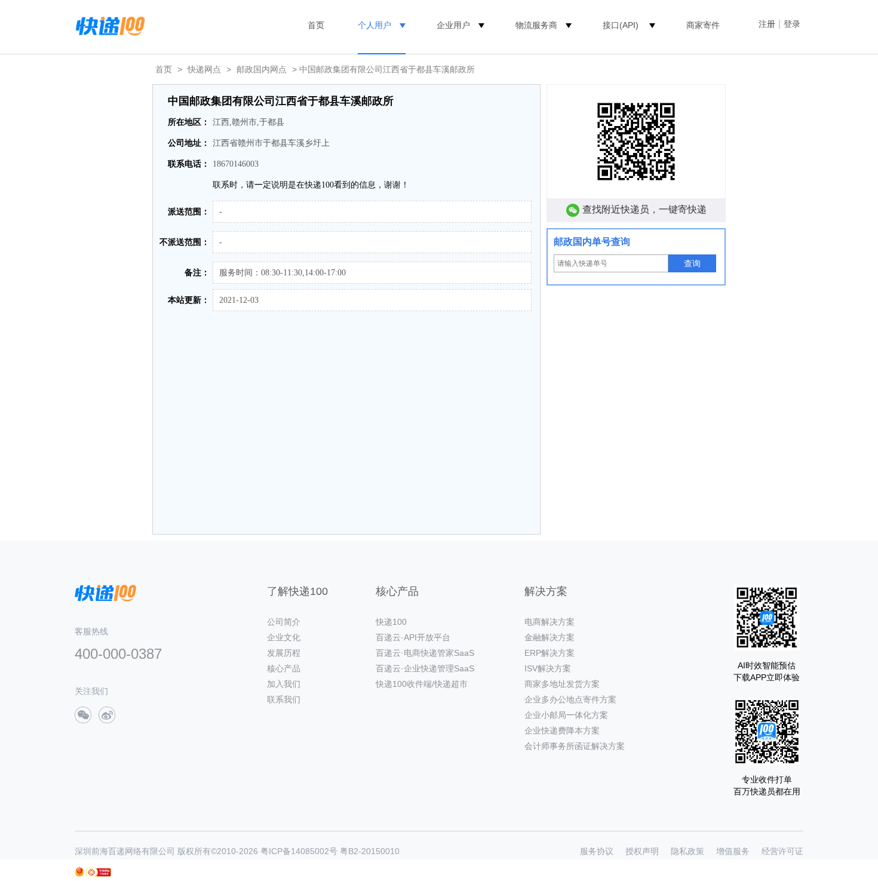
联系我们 (283, 699)
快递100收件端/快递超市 (422, 684)
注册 (767, 24)
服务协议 (596, 851)
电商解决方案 (549, 622)
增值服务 (733, 851)
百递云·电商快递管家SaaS (425, 653)
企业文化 (283, 637)
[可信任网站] (98, 872)
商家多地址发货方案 (562, 684)
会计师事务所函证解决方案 (574, 746)
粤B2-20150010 (370, 851)
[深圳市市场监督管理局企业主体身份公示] (79, 872)
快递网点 (204, 69)
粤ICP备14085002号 (298, 851)
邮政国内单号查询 (592, 242)
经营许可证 (782, 851)
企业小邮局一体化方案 (566, 715)
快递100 (391, 622)
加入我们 (283, 684)
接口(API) (620, 25)
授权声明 (642, 851)
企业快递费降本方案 (562, 730)
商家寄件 (703, 25)
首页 (316, 25)
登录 (792, 24)
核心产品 (283, 668)
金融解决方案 (549, 637)
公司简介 (283, 622)
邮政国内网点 (262, 69)
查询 (692, 263)
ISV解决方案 (547, 668)
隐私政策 (687, 851)
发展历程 (283, 653)
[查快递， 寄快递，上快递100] (108, 25)
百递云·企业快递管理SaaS (425, 668)
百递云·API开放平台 (413, 637)
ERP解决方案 (549, 653)
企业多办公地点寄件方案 (570, 699)
